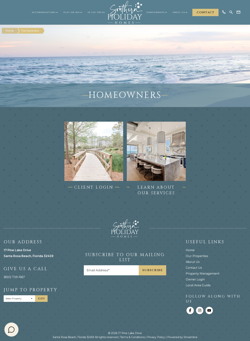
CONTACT (205, 12)
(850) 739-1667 (14, 277)
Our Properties (197, 256)
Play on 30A (72, 12)
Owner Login (195, 279)
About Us (179, 12)
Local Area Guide (198, 285)
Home (9, 30)
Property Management (203, 273)
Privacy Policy (156, 337)
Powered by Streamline (182, 337)
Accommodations (44, 12)
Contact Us (194, 267)
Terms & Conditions (132, 337)
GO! (41, 299)
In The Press (96, 12)
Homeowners (155, 12)
